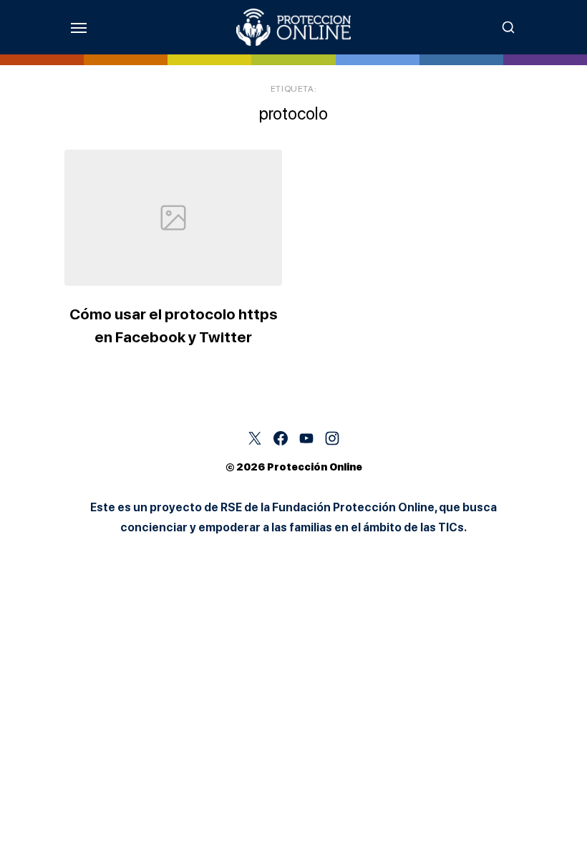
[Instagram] (332, 438)
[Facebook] (281, 438)
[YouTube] (306, 438)
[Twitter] (255, 438)
